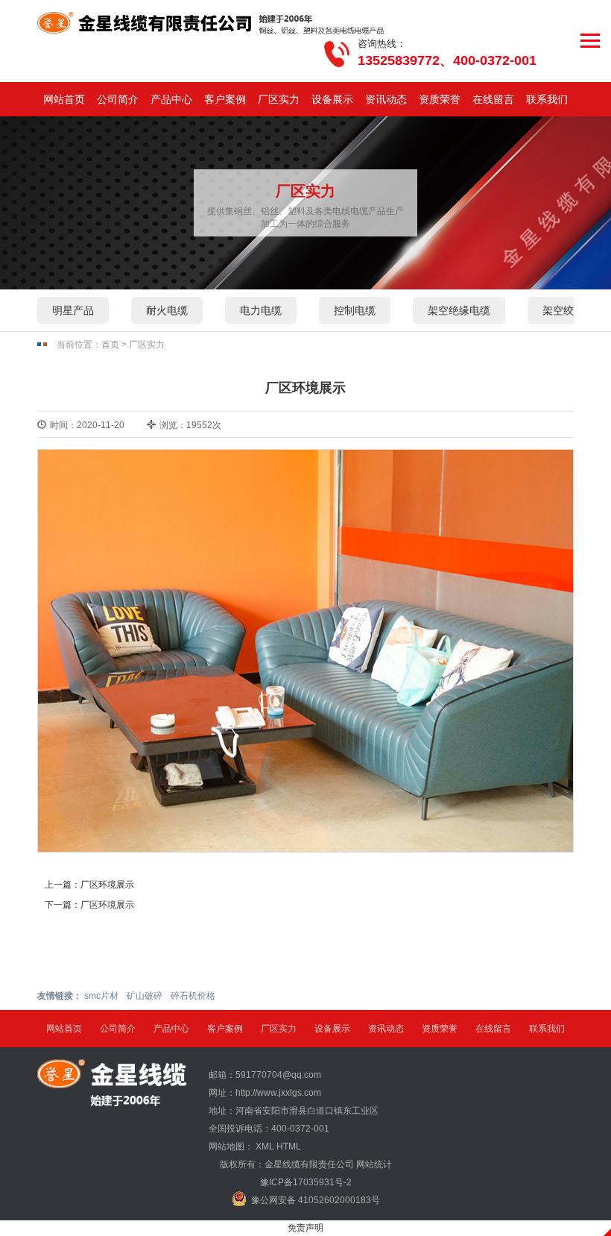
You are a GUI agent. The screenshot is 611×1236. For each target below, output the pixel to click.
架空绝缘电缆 (459, 310)
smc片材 (101, 996)
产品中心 (171, 99)
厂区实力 (279, 99)
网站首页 (64, 99)
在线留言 (493, 99)
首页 (110, 344)
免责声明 (305, 1228)
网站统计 (374, 1164)
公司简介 (118, 99)
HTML (288, 1146)
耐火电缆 (167, 310)
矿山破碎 (144, 996)
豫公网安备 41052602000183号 (315, 1200)
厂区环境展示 (107, 884)
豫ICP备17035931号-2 (306, 1182)
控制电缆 (355, 310)
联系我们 (547, 99)
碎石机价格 (193, 996)
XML (265, 1146)
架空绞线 (563, 310)
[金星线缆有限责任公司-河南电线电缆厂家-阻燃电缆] (211, 23)
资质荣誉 (439, 99)
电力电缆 (261, 310)
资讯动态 (386, 99)
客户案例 (225, 99)
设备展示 (332, 99)
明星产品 (73, 310)
